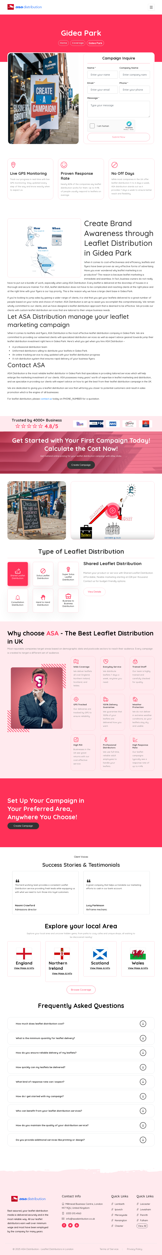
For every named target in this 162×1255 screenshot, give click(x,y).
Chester (119, 1225)
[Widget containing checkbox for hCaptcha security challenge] (111, 126)
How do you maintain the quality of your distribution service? (52, 1125)
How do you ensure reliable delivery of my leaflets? (46, 1052)
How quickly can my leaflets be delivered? (40, 1067)
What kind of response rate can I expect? (40, 1081)
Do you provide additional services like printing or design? (50, 1139)
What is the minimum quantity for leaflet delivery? (45, 1038)
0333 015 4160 (73, 1213)
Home (63, 42)
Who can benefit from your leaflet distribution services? (49, 1110)
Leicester (145, 1203)
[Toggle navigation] (151, 7)
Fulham (144, 1220)
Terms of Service (109, 1249)
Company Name (128, 67)
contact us (46, 398)
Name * (91, 67)
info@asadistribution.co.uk (80, 1218)
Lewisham (145, 1209)
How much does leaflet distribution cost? (40, 1023)
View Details (94, 591)
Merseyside (121, 1214)
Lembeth (120, 1203)
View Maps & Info (24, 968)
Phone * (123, 82)
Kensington (121, 1220)
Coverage (78, 42)
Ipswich (119, 1209)
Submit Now (118, 136)
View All (142, 1225)
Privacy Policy (134, 1249)
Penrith (144, 1214)
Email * (91, 82)
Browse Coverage (81, 989)
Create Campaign (81, 464)
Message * (93, 97)
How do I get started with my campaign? (40, 1096)
